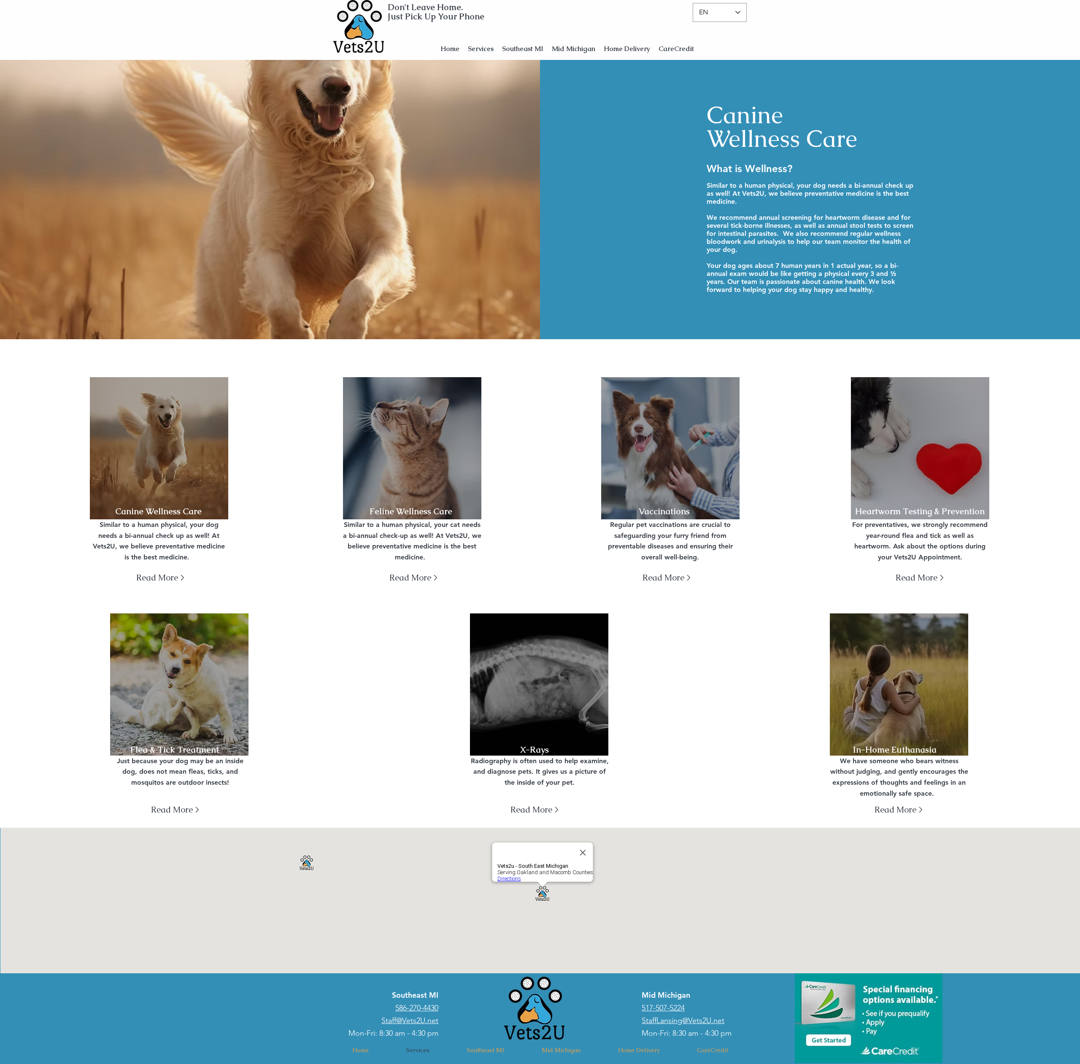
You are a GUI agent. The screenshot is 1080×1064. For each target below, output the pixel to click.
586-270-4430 (416, 1008)
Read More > (413, 577)
